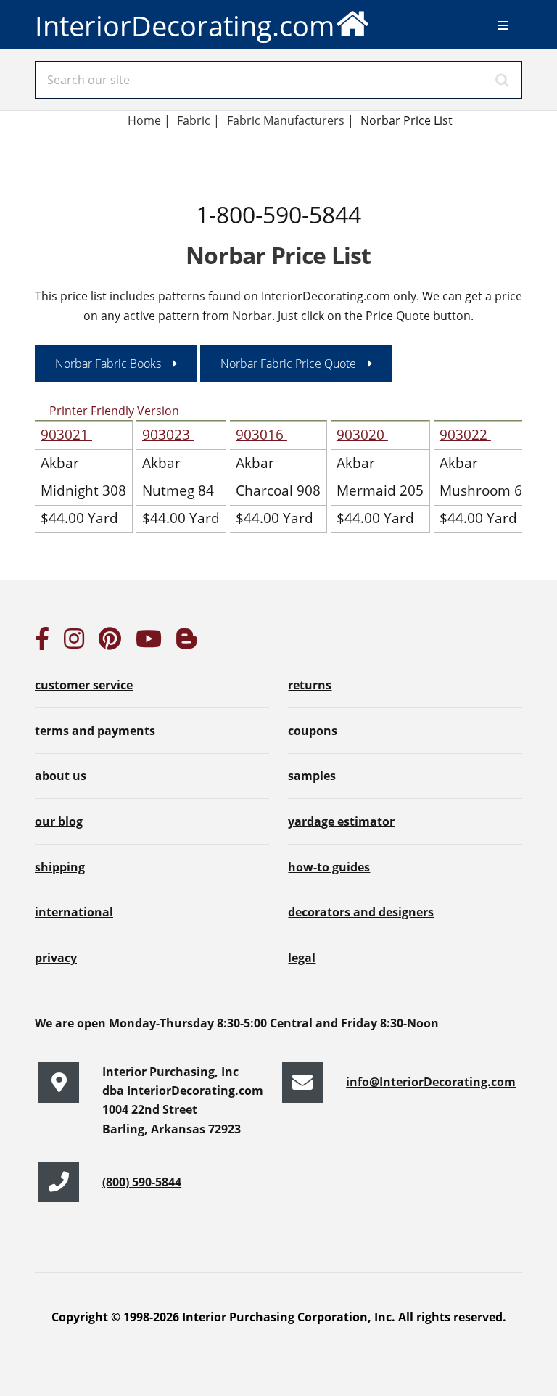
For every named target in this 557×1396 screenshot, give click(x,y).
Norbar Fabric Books (108, 363)
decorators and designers (361, 912)
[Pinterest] (110, 643)
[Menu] (502, 25)
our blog (59, 821)
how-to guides (329, 867)
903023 (168, 434)
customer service (84, 685)
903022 (465, 434)
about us (60, 776)
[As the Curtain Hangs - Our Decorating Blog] (186, 643)
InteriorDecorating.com (184, 25)
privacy (56, 958)
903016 (261, 434)
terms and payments (95, 731)
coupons (312, 731)
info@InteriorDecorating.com (431, 1082)
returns (309, 685)
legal (301, 958)
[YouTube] (149, 643)
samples (312, 776)
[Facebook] (42, 643)
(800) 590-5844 (141, 1182)
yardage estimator (341, 821)
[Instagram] (74, 643)
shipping (60, 867)
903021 (66, 434)
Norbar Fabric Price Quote (288, 363)
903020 (362, 434)
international (74, 912)
